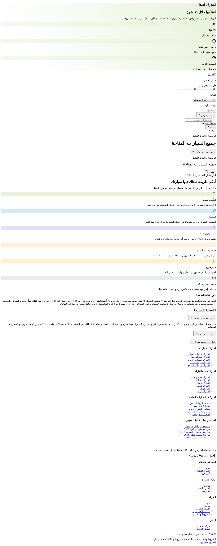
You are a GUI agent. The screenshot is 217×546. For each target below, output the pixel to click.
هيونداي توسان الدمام (199, 409)
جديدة (206, 100)
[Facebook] (210, 543)
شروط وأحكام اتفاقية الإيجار (168, 539)
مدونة (207, 506)
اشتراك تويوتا (203, 383)
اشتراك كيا (205, 388)
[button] (108, 123)
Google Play (207, 456)
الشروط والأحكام (201, 514)
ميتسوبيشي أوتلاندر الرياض (197, 411)
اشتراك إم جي (203, 391)
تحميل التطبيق (203, 529)
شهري (207, 468)
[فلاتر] (213, 171)
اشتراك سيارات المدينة (199, 365)
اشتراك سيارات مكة (200, 362)
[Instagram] (214, 543)
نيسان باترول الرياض (200, 403)
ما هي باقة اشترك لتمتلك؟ (204, 318)
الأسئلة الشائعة (202, 508)
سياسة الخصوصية (201, 511)
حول (207, 503)
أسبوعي (206, 473)
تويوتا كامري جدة (202, 406)
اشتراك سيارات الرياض (198, 354)
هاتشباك (211, 111)
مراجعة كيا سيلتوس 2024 (197, 437)
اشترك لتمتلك (203, 471)
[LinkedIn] (207, 543)
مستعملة (197, 100)
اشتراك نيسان (203, 380)
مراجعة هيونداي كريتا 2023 (197, 429)
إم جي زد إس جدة (201, 414)
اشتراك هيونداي (202, 385)
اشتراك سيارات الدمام (199, 359)
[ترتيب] (207, 171)
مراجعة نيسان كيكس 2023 (197, 435)
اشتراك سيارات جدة (200, 357)
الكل (213, 100)
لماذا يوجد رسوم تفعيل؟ (205, 342)
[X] (201, 543)
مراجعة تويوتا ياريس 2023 (197, 426)
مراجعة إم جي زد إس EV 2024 (195, 432)
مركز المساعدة (202, 526)
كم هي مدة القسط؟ (206, 334)
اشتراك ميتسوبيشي (200, 377)
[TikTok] (204, 543)
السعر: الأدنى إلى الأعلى (205, 152)
